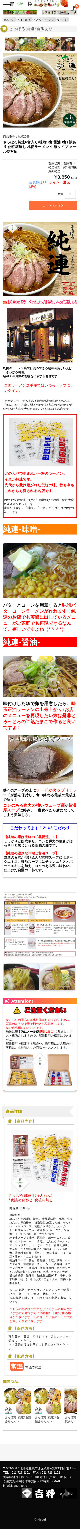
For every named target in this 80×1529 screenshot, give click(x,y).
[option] (12, 44)
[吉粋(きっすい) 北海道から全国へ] (38, 4)
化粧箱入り (25, 1047)
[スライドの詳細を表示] (18, 13)
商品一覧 (9, 19)
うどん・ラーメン (43, 19)
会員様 (34, 182)
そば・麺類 (23, 19)
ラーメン (62, 19)
